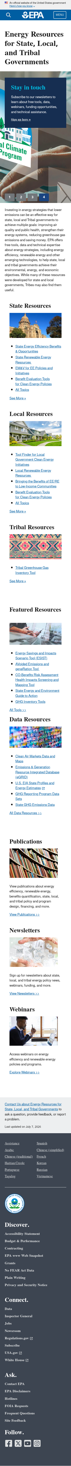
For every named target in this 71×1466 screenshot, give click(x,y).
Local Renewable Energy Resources (33, 473)
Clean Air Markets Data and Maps (35, 759)
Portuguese (12, 1169)
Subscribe (12, 1345)
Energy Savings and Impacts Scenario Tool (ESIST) (35, 656)
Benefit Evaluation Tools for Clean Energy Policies (33, 382)
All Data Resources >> (25, 813)
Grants (10, 1263)
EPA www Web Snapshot (24, 1256)
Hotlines (11, 1399)
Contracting (14, 1248)
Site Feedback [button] (15, 1421)
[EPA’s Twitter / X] (18, 1443)
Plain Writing (15, 1278)
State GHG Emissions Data (35, 804)
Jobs (8, 1323)
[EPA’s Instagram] (37, 1443)
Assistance (12, 1143)
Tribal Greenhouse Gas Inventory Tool (32, 570)
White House (14, 1360)
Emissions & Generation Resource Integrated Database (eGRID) (37, 772)
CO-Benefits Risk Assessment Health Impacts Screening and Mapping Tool (37, 680)
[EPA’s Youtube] (28, 1443)
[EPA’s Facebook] (9, 1443)
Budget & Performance (22, 1241)
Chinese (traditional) (19, 1156)
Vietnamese (45, 1176)
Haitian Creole (15, 1163)
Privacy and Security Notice (26, 1285)
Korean (41, 1163)
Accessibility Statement (22, 1234)
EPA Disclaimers (17, 1391)
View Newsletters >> (24, 993)
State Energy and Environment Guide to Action (37, 693)
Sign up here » (21, 119)
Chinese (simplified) (50, 1150)
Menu (60, 15)
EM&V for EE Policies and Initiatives (34, 371)
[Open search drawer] (8, 15)
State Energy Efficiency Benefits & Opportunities (38, 349)
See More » (17, 398)
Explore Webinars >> (24, 1072)
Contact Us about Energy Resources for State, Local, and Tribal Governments (33, 1107)
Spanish (42, 1143)
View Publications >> (24, 914)
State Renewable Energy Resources (33, 360)
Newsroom (13, 1331)
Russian (42, 1169)
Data (8, 1309)
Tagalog (10, 1176)
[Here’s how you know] (35, 5)
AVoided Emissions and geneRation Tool (32, 667)
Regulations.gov (17, 1338)
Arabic (9, 1150)
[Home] (33, 15)
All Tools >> (17, 710)
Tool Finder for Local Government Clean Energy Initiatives (34, 459)
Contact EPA (15, 1384)
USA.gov (11, 1353)
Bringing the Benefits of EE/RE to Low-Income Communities (37, 484)
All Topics (22, 389)
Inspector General (18, 1316)
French (41, 1156)
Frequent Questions (20, 1413)
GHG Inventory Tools (30, 701)
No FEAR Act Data (19, 1270)
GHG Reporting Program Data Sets (37, 797)
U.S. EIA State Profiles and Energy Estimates (34, 786)
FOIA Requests (16, 1406)
